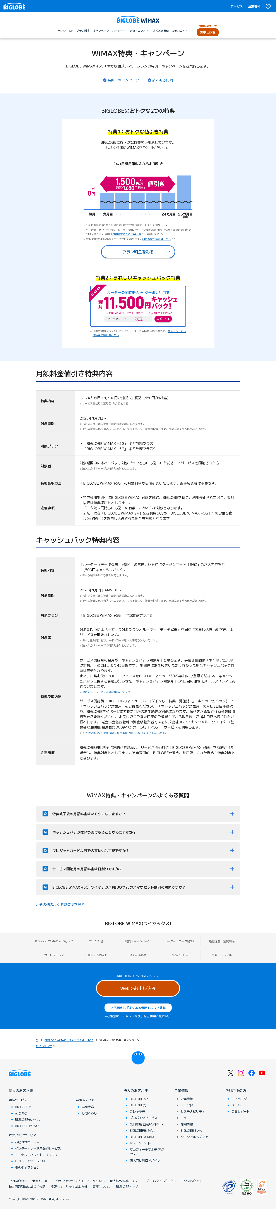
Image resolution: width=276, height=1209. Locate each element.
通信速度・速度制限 (222, 941)
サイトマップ (46, 1046)
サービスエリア (54, 955)
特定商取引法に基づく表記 (27, 1186)
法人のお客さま (135, 1090)
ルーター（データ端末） (179, 941)
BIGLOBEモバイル (27, 1119)
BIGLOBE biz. (139, 1099)
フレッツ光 (137, 1111)
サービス (237, 6)
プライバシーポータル (161, 1180)
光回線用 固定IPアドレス (147, 1124)
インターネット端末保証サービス (38, 1148)
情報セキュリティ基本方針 (69, 1186)
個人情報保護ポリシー (125, 1180)
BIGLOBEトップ (127, 1186)
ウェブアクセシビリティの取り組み (80, 1180)
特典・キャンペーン (123, 80)
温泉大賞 (88, 1107)
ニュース (187, 1118)
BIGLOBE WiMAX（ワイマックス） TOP (69, 1040)
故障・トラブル (222, 955)
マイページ (239, 1099)
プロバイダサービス (143, 1118)
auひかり (21, 1113)
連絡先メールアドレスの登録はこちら (106, 692)
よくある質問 (162, 80)
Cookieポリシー (193, 1180)
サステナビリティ (193, 1111)
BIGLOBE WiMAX (27, 1126)
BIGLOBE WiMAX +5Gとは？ (54, 941)
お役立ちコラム (180, 955)
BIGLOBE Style (191, 1130)
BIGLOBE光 (23, 1107)
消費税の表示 (41, 1180)
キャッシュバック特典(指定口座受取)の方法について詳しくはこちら (124, 732)
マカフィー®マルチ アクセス (147, 1151)
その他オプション (27, 1167)
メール (236, 1105)
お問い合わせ (18, 1180)
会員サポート (240, 1111)
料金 (119, 976)
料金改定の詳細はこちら (158, 239)
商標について (102, 1186)
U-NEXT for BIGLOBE (31, 1161)
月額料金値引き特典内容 (126, 234)
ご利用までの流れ (96, 955)
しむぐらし (89, 1113)
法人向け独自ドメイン (145, 1160)
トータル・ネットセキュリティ (36, 1154)
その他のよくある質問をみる (62, 904)
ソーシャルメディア (194, 1137)
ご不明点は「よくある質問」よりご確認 (138, 1007)
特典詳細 (130, 976)
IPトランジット (140, 1143)
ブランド (187, 1105)
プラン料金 (96, 941)
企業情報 (254, 6)
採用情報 (187, 1124)
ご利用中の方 (235, 1090)
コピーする (163, 318)
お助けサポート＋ (27, 1142)
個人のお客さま (21, 1090)
